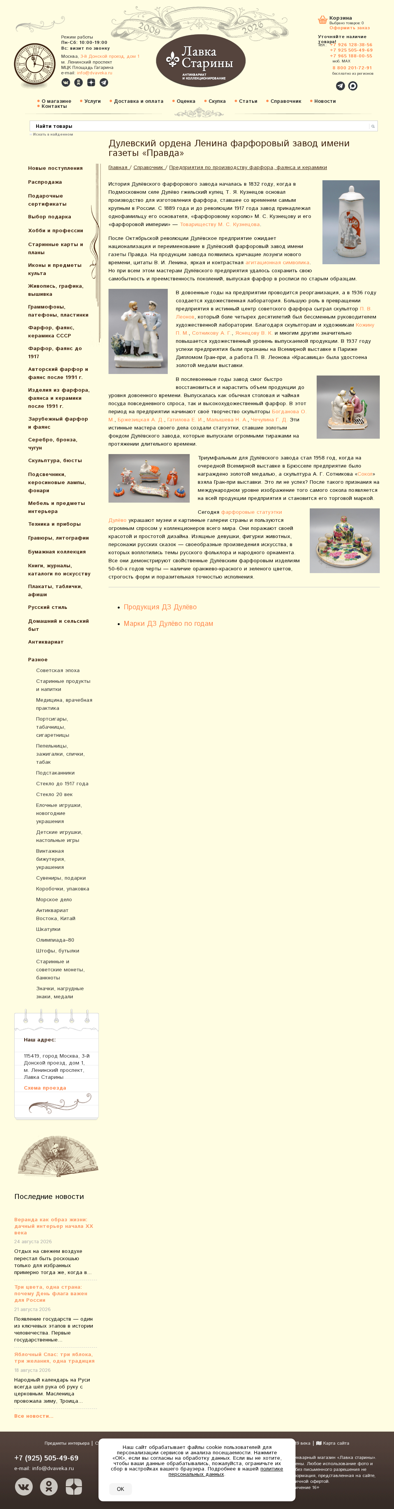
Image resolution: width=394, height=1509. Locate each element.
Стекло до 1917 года (62, 784)
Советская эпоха (58, 670)
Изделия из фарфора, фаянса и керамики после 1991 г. (59, 398)
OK (120, 1489)
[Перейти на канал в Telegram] (104, 82)
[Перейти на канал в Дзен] (91, 82)
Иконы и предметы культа (55, 269)
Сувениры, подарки (61, 878)
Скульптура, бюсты (55, 460)
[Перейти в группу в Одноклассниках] (78, 82)
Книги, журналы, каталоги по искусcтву (59, 570)
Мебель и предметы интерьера (56, 507)
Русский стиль (47, 607)
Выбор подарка (49, 217)
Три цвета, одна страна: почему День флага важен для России (50, 1293)
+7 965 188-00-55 (351, 56)
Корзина (340, 18)
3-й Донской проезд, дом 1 (109, 56)
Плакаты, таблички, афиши (55, 591)
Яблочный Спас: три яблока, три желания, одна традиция (54, 1358)
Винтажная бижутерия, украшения (50, 859)
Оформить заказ (349, 27)
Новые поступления (55, 168)
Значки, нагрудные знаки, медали (60, 993)
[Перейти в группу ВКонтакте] (65, 82)
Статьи (248, 101)
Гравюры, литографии (58, 538)
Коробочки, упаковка (62, 889)
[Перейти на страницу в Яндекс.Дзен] (73, 1486)
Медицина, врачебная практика (64, 704)
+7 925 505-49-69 (351, 50)
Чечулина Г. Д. (269, 420)
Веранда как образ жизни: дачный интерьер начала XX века (53, 1226)
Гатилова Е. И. (185, 420)
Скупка (217, 101)
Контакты (54, 106)
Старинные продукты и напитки (63, 685)
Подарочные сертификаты (47, 200)
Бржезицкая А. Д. (141, 420)
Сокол (364, 474)
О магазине (56, 101)
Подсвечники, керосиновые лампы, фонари (57, 483)
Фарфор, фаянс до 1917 (55, 352)
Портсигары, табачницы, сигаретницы (52, 727)
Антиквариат (46, 642)
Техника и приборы (54, 524)
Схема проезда (45, 1088)
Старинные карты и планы (55, 249)
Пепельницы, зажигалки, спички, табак (60, 754)
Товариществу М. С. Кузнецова (220, 224)
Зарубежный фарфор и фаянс (58, 423)
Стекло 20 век (54, 794)
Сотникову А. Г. (212, 333)
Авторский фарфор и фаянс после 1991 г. (58, 373)
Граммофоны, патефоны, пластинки (58, 311)
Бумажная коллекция (57, 552)
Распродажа (45, 182)
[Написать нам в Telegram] (324, 81)
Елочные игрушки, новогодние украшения (59, 813)
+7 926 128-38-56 (351, 45)
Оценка (186, 101)
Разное (38, 660)
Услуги (92, 101)
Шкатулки (48, 929)
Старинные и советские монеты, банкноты (60, 970)
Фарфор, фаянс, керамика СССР (51, 332)
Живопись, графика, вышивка (55, 290)
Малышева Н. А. (227, 420)
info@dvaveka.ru (94, 73)
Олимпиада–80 (55, 940)
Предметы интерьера (68, 1443)
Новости (325, 101)
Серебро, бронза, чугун (52, 444)
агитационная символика (277, 263)
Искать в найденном (53, 134)
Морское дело (54, 900)
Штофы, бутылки (57, 951)
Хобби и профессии (55, 231)
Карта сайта (335, 1443)
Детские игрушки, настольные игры (59, 836)
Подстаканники (55, 773)
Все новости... (33, 1416)
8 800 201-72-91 (352, 68)
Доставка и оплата (139, 101)
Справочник (285, 101)
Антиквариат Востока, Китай (55, 914)
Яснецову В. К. (254, 333)
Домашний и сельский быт (58, 625)
